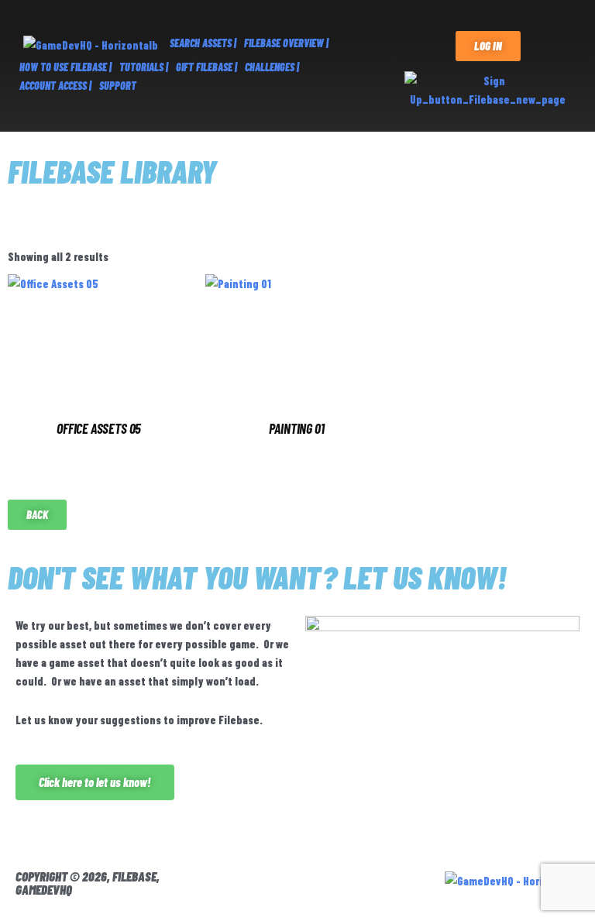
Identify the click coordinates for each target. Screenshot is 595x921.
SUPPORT (117, 85)
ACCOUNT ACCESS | (55, 85)
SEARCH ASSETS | (203, 43)
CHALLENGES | (272, 67)
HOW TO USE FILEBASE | (65, 67)
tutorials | (143, 67)
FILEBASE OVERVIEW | (286, 43)
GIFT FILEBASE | (206, 67)
